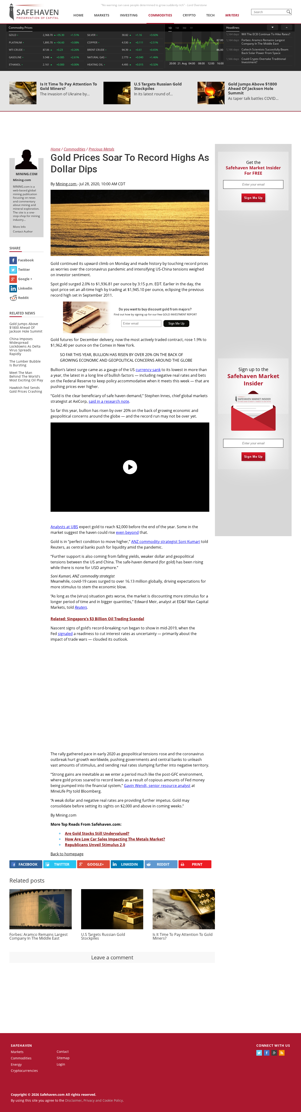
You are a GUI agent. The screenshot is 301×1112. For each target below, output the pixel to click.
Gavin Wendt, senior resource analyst (157, 785)
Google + (25, 279)
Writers (232, 15)
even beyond (127, 532)
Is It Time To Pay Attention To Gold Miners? (68, 86)
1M (177, 28)
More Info (19, 227)
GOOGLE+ (95, 864)
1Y (191, 28)
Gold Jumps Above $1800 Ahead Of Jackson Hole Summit (252, 88)
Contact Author (23, 231)
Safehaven (21, 1045)
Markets (101, 15)
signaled (65, 633)
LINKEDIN (129, 864)
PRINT (197, 864)
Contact (63, 1051)
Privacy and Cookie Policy (103, 1100)
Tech (210, 15)
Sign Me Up (253, 198)
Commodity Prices (20, 28)
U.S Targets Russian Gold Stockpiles (158, 86)
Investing (129, 15)
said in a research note (109, 401)
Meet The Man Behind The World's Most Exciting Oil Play (26, 376)
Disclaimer (73, 1100)
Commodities (160, 15)
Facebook (26, 260)
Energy (16, 1064)
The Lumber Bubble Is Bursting (25, 363)
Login (61, 1064)
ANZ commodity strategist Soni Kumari (165, 541)
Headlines (232, 28)
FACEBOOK (28, 864)
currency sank (148, 369)
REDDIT (163, 864)
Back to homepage (67, 853)
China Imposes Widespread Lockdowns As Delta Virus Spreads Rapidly (24, 346)
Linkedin (25, 288)
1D (170, 28)
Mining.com (66, 183)
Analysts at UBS (64, 526)
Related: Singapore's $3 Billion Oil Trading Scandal (97, 618)
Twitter (24, 269)
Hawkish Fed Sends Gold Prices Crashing (25, 389)
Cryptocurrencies (24, 1070)
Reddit (23, 297)
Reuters (81, 607)
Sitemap (63, 1058)
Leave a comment (112, 957)
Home (78, 15)
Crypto (189, 15)
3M (184, 28)
